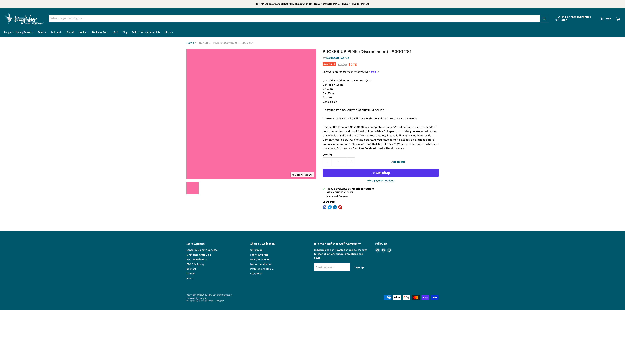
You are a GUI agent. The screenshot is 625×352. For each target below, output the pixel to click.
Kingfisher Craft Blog (198, 254)
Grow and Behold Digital (211, 301)
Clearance (256, 273)
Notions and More (260, 264)
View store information (337, 196)
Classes (169, 32)
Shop (41, 32)
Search (190, 273)
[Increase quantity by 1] (351, 161)
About (70, 32)
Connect (191, 268)
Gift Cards (56, 32)
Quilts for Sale (100, 32)
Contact (83, 32)
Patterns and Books (262, 268)
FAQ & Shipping (195, 264)
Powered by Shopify (196, 298)
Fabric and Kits (259, 254)
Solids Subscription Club (146, 32)
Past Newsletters (196, 259)
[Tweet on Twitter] (330, 207)
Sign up (359, 267)
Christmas (256, 250)
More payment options (380, 180)
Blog (124, 32)
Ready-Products (259, 259)
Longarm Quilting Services (18, 32)
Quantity (327, 154)
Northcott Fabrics (337, 57)
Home (190, 42)
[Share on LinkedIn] (335, 207)
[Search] (544, 18)
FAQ (115, 32)
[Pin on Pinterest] (340, 207)
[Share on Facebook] (324, 207)
